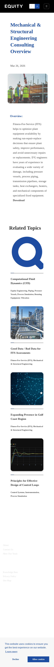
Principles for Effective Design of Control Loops (25, 482)
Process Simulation (25, 294)
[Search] (37, 6)
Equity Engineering (19, 291)
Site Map (7, 580)
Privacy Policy (9, 576)
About (6, 545)
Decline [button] (15, 659)
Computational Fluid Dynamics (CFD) (23, 281)
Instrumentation (32, 492)
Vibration (25, 298)
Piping (31, 291)
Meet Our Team (10, 553)
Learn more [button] (11, 651)
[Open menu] (46, 6)
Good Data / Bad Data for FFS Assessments (26, 350)
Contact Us (8, 549)
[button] (19, 200)
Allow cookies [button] (38, 659)
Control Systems (17, 492)
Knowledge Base (10, 572)
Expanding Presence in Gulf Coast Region (27, 416)
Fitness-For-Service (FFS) (21, 360)
